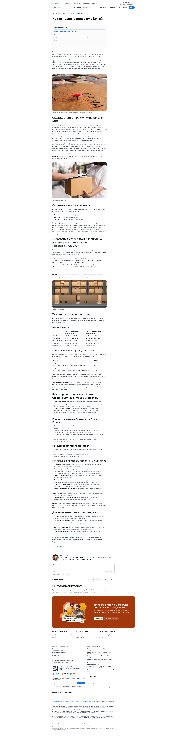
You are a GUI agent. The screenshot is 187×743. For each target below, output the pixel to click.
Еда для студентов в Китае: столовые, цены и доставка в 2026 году (100, 670)
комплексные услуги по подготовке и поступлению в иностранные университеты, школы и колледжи (74, 701)
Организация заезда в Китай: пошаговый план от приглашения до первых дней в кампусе (100, 663)
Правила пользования (86, 722)
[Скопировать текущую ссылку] (54, 546)
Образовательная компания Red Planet (60, 699)
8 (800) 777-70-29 (128, 3)
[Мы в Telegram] (56, 674)
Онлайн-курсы (105, 683)
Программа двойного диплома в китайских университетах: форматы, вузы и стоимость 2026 (99, 667)
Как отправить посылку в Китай (76, 13)
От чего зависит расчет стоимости (63, 34)
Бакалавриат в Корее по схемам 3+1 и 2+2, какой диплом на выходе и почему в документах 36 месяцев (100, 660)
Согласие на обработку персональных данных (62, 723)
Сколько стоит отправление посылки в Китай (66, 31)
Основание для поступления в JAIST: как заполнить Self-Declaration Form (99, 653)
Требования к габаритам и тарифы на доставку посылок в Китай (71, 37)
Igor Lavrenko (64, 555)
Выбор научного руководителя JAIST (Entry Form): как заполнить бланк (98, 649)
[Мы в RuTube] (68, 674)
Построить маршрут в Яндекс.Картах (60, 662)
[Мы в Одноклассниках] (62, 674)
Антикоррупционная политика (97, 723)
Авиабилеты (89, 687)
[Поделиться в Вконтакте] (60, 546)
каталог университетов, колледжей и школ (68, 714)
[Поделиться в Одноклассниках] (64, 546)
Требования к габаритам (60, 40)
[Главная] (53, 13)
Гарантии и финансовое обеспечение (82, 723)
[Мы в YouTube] (74, 674)
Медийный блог (105, 685)
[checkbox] (52, 686)
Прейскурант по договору (97, 722)
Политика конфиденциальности (59, 722)
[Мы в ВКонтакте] (59, 674)
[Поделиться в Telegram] (57, 546)
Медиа (58, 13)
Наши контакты (90, 685)
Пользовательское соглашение (73, 722)
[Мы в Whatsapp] (71, 674)
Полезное (64, 13)
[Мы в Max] (53, 674)
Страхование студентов (107, 687)
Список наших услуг (91, 683)
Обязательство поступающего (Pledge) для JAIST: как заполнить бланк (98, 656)
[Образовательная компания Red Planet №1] (59, 8)
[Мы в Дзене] (65, 674)
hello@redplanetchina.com (59, 652)
